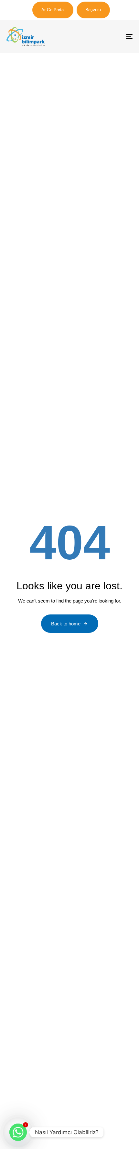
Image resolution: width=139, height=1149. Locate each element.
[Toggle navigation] (112, 36)
